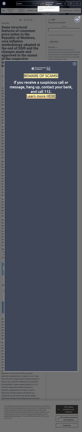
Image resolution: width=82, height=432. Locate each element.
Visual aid (77, 19)
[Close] (74, 63)
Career (59, 3)
